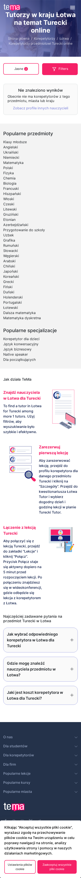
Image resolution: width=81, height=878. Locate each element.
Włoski (8, 199)
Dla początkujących (19, 359)
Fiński (8, 287)
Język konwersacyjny (20, 344)
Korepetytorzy (44, 38)
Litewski (10, 209)
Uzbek (8, 235)
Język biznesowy (17, 349)
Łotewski (10, 307)
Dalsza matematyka (19, 313)
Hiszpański (12, 194)
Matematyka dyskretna (22, 318)
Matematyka (13, 162)
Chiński (9, 266)
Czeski (8, 204)
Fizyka (8, 173)
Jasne (20, 69)
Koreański (11, 276)
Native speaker (15, 354)
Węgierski (11, 256)
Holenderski (13, 297)
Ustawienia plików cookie (20, 867)
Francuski (11, 188)
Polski (8, 168)
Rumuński (11, 245)
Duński (8, 292)
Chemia (9, 178)
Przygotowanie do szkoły (24, 230)
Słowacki (10, 250)
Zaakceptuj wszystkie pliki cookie (57, 867)
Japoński (10, 271)
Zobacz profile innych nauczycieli (40, 108)
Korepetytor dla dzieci (21, 339)
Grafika (9, 240)
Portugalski (12, 302)
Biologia (9, 183)
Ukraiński (10, 152)
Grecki (8, 282)
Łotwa (64, 38)
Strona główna (18, 38)
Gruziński (10, 214)
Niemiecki (11, 157)
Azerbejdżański (15, 225)
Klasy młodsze (15, 142)
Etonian (9, 219)
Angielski (10, 147)
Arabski (9, 261)
